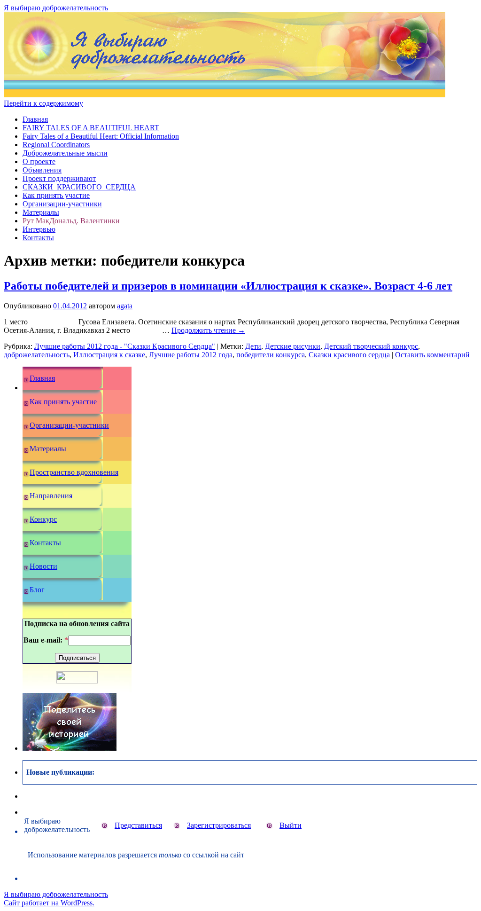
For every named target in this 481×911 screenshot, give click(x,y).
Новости (43, 566)
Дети (253, 346)
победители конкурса (270, 355)
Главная (35, 119)
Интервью (39, 229)
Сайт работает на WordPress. (49, 903)
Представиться (138, 825)
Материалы (41, 212)
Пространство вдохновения (74, 472)
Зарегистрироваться (219, 825)
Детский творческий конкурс (371, 346)
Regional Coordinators (56, 145)
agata (124, 306)
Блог (37, 590)
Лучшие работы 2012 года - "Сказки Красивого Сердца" (124, 346)
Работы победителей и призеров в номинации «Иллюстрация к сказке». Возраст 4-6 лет (228, 286)
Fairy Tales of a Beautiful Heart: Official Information (101, 136)
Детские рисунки (292, 346)
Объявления (42, 170)
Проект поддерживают (59, 178)
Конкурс (43, 519)
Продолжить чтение (208, 330)
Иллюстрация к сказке (109, 355)
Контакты (38, 238)
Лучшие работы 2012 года (191, 355)
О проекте (39, 161)
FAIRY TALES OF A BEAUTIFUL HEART (91, 128)
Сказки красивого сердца (349, 355)
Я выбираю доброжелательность (56, 8)
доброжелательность (37, 355)
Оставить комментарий (432, 355)
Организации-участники (62, 204)
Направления (51, 496)
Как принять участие (56, 195)
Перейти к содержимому (43, 103)
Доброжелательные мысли (65, 153)
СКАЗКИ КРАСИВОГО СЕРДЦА (79, 187)
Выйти (290, 825)
